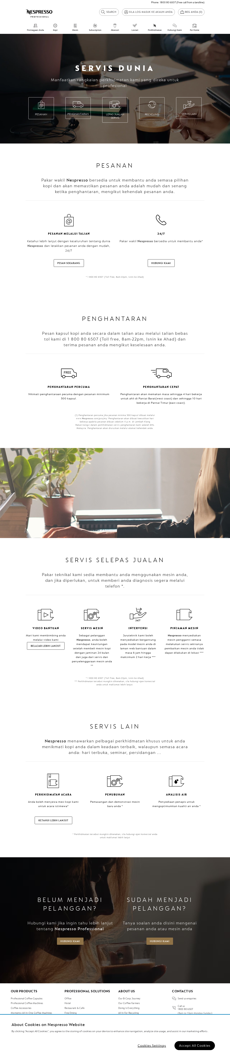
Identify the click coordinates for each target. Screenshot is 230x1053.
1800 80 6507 (168, 2)
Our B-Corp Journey (129, 998)
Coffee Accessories (21, 1008)
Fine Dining (71, 1012)
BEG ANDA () (193, 12)
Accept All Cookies (194, 1045)
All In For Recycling (128, 1012)
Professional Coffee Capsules (26, 998)
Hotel (68, 1003)
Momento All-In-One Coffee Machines (31, 1012)
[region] (115, 1034)
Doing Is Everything (128, 1008)
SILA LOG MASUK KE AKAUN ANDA (151, 12)
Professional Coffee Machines (27, 1003)
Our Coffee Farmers (129, 1003)
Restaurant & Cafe (74, 1008)
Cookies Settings (152, 1045)
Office (68, 998)
